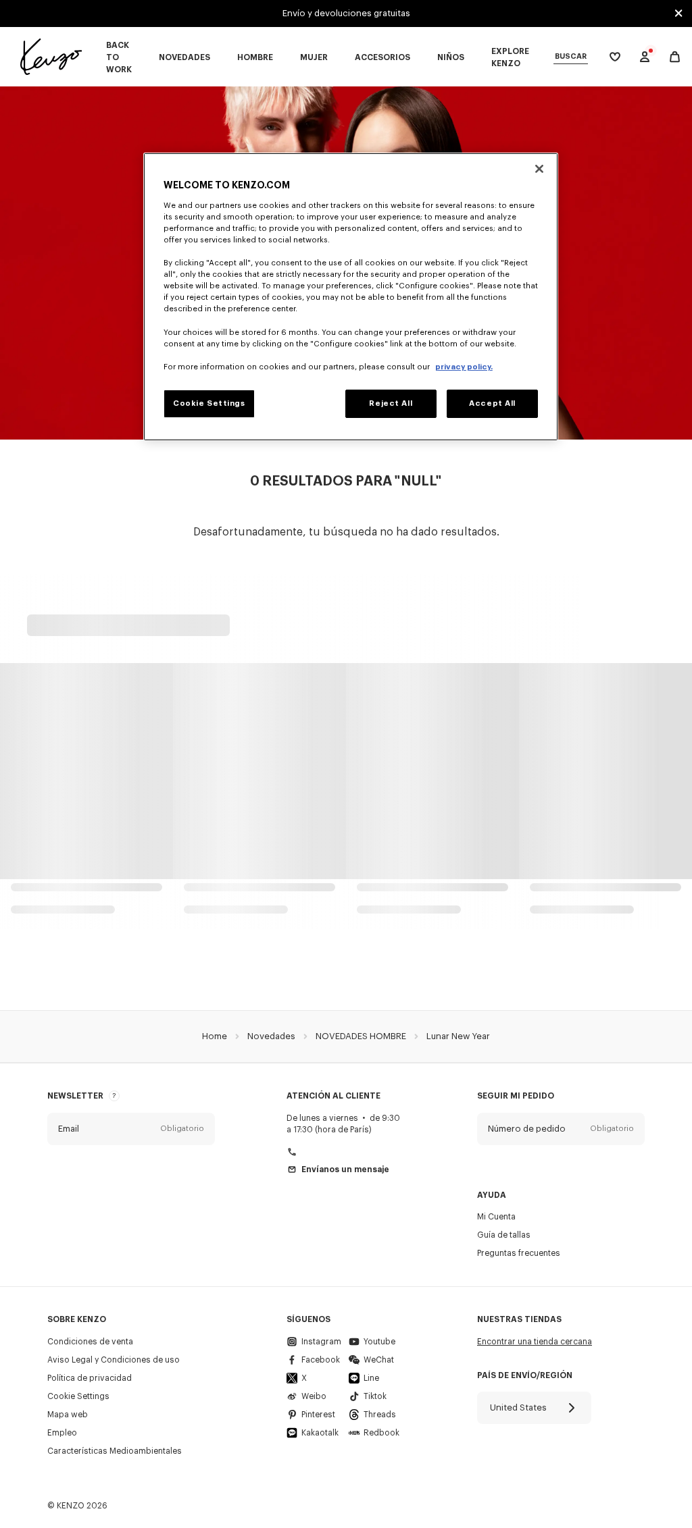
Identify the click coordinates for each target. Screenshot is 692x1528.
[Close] (539, 169)
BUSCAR (571, 56)
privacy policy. (464, 367)
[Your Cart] (675, 57)
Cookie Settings (78, 1396)
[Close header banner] (678, 13)
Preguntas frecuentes (518, 1253)
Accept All (492, 403)
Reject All (390, 403)
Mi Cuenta (496, 1217)
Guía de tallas (503, 1235)
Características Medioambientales (114, 1451)
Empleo (62, 1433)
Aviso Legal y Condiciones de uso (113, 1360)
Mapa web (67, 1415)
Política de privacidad (89, 1378)
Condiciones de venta (90, 1342)
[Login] (644, 56)
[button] (131, 1129)
